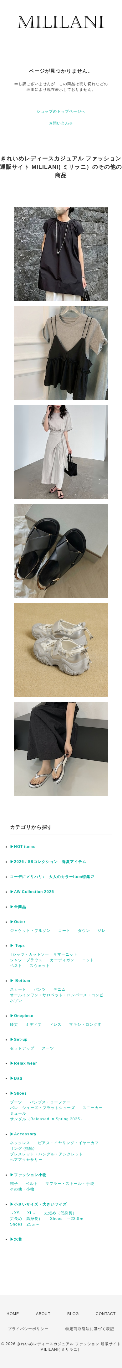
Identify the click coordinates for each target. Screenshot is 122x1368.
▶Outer (18, 922)
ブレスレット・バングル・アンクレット (46, 1154)
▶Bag (16, 1078)
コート (64, 930)
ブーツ (16, 1102)
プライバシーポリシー (28, 1329)
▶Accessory (23, 1134)
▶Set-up (19, 1039)
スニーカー (93, 1108)
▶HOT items (23, 846)
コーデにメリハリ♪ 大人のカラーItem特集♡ (52, 877)
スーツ (48, 1048)
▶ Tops (17, 945)
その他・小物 (22, 1189)
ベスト (16, 965)
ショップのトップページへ (61, 111)
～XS (15, 1213)
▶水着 (16, 1239)
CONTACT (106, 1314)
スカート (18, 989)
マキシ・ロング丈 (85, 1024)
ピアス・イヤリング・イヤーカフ (68, 1143)
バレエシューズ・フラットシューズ (42, 1108)
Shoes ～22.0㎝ (67, 1218)
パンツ (40, 989)
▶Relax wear (23, 1063)
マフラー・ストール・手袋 (69, 1183)
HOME (13, 1314)
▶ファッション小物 (28, 1175)
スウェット (40, 965)
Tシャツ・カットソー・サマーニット (44, 954)
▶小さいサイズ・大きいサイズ (38, 1204)
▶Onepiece (21, 1016)
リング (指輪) (22, 1148)
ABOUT (43, 1314)
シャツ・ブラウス (26, 960)
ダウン (84, 930)
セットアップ (22, 1048)
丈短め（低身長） (60, 1213)
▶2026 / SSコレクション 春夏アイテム (48, 862)
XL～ (32, 1213)
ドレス (55, 1024)
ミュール (18, 1113)
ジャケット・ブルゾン (30, 930)
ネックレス (20, 1143)
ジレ (102, 930)
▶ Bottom (20, 980)
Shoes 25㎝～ (25, 1224)
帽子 (14, 1183)
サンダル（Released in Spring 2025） (47, 1119)
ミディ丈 (34, 1024)
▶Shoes (18, 1093)
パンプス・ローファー (50, 1102)
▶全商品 (18, 907)
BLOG (73, 1314)
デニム (59, 989)
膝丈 (14, 1024)
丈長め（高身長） (26, 1218)
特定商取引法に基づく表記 (89, 1329)
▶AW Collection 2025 (32, 892)
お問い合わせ (61, 123)
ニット (88, 960)
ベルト (32, 1183)
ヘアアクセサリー (26, 1160)
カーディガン (62, 960)
